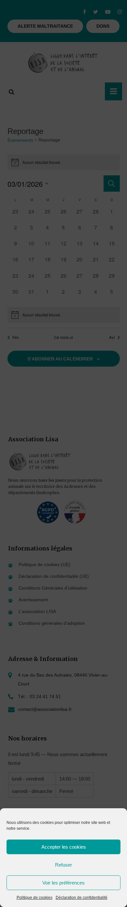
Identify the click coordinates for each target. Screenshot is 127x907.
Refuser (63, 865)
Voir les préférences (63, 882)
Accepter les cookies (63, 847)
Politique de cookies (34, 897)
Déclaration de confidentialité (81, 897)
